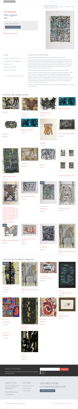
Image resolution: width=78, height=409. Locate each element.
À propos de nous (26, 390)
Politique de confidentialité (58, 403)
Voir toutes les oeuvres (27, 385)
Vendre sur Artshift (26, 388)
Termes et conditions (68, 403)
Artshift (6, 6)
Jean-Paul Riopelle (19, 76)
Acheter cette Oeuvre (13, 27)
